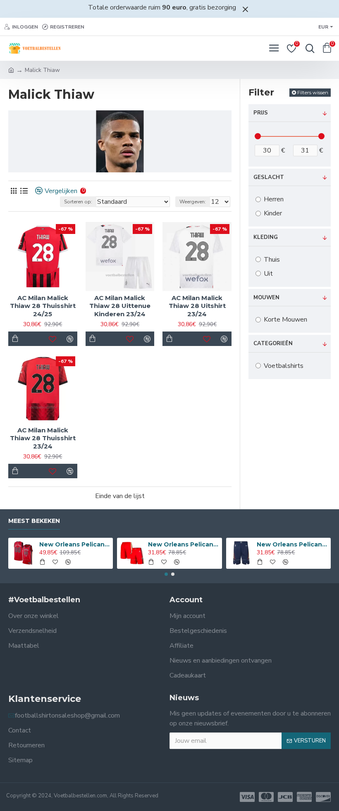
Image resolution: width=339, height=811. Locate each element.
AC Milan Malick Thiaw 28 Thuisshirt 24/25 (43, 306)
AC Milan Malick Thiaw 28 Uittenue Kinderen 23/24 (119, 306)
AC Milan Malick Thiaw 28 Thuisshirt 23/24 (43, 438)
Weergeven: (192, 201)
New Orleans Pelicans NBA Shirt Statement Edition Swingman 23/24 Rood (74, 544)
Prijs (260, 113)
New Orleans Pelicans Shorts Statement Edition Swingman (183, 544)
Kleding (265, 237)
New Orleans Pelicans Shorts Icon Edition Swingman (292, 544)
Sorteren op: (78, 201)
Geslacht (268, 177)
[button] (166, 574)
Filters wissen (312, 92)
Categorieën (273, 343)
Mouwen (266, 297)
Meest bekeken (34, 521)
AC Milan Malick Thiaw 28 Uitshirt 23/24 (197, 306)
